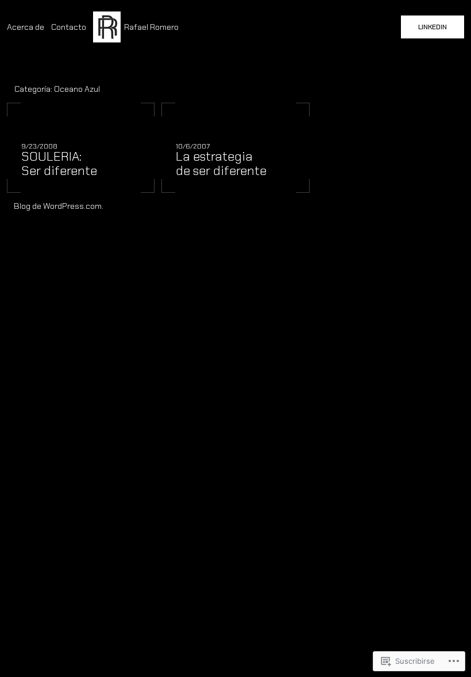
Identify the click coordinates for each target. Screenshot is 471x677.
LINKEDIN (432, 27)
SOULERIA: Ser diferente (59, 164)
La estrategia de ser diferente (221, 164)
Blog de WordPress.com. (58, 206)
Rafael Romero (151, 27)
